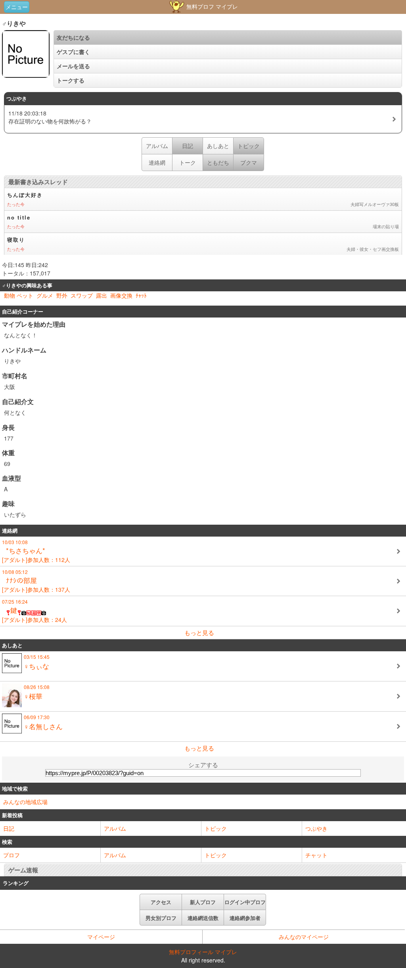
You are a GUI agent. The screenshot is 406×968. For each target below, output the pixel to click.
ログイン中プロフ (245, 902)
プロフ (11, 855)
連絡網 (157, 162)
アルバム (157, 146)
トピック (216, 828)
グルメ (44, 295)
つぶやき (316, 828)
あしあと (218, 146)
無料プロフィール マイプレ (203, 952)
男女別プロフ (161, 918)
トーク (187, 162)
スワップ (82, 295)
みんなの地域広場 (25, 802)
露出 (101, 295)
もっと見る (199, 632)
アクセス (161, 902)
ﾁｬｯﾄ (141, 295)
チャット (316, 855)
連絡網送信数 (203, 918)
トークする (70, 80)
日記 (8, 828)
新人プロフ (203, 902)
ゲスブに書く (73, 52)
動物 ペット (18, 295)
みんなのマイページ (304, 937)
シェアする (203, 764)
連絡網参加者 (245, 918)
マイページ (101, 937)
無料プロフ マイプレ (211, 6)
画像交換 (121, 295)
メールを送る (73, 66)
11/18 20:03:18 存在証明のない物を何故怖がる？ (50, 117)
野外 (61, 295)
